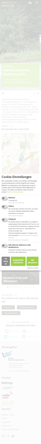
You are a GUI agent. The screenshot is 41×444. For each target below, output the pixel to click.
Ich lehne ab (6, 261)
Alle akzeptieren (32, 261)
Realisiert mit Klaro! (32, 268)
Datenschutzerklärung (15, 192)
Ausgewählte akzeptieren (18, 261)
